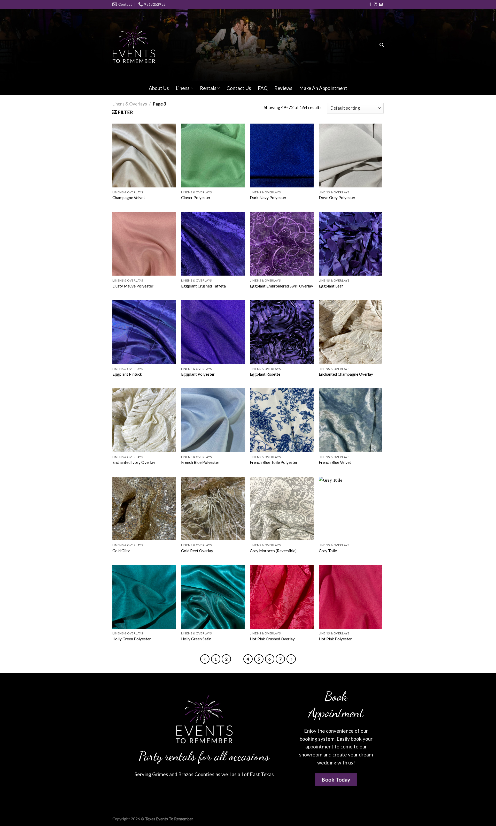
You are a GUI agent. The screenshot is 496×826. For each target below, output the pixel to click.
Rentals (208, 88)
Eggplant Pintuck (127, 374)
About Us (159, 88)
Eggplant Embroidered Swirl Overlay (281, 286)
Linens (183, 88)
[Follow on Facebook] (370, 4)
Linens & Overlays (129, 104)
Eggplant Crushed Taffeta (203, 286)
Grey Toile (328, 550)
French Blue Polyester (200, 462)
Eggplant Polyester (198, 374)
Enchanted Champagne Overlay (346, 374)
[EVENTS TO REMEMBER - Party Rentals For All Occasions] (133, 45)
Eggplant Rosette (265, 374)
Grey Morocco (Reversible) (273, 550)
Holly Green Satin (196, 638)
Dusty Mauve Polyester (132, 286)
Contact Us (239, 88)
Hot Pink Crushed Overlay (272, 638)
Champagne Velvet (128, 197)
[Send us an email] (381, 4)
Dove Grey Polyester (337, 197)
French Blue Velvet (335, 462)
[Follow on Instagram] (375, 4)
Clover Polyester (196, 197)
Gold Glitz (121, 550)
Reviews (283, 88)
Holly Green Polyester (131, 638)
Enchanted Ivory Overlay (133, 462)
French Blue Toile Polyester (274, 462)
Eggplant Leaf (331, 286)
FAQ (263, 88)
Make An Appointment (323, 88)
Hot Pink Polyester (335, 638)
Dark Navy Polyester (268, 197)
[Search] (381, 45)
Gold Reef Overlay (197, 550)
